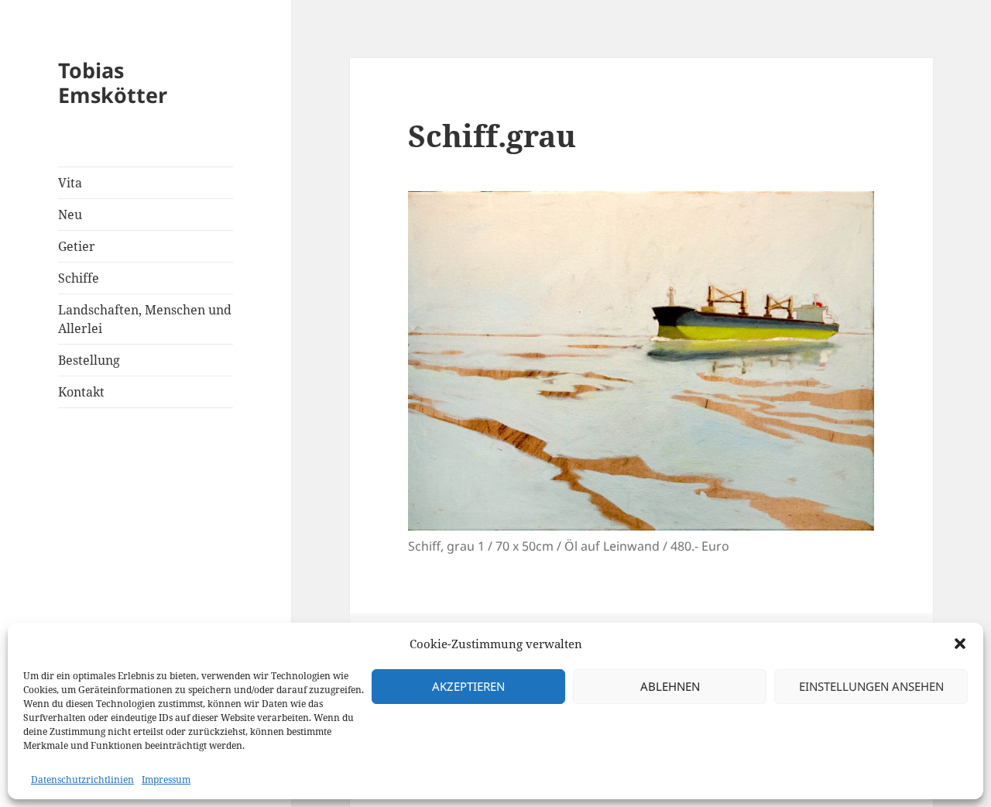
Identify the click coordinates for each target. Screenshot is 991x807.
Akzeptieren (468, 686)
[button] (960, 643)
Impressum (166, 779)
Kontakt (81, 391)
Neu (70, 214)
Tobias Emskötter (112, 82)
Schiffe (78, 278)
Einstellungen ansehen (871, 686)
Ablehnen (670, 686)
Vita (70, 182)
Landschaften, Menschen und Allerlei (144, 319)
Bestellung (89, 360)
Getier (76, 246)
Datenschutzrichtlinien (82, 779)
